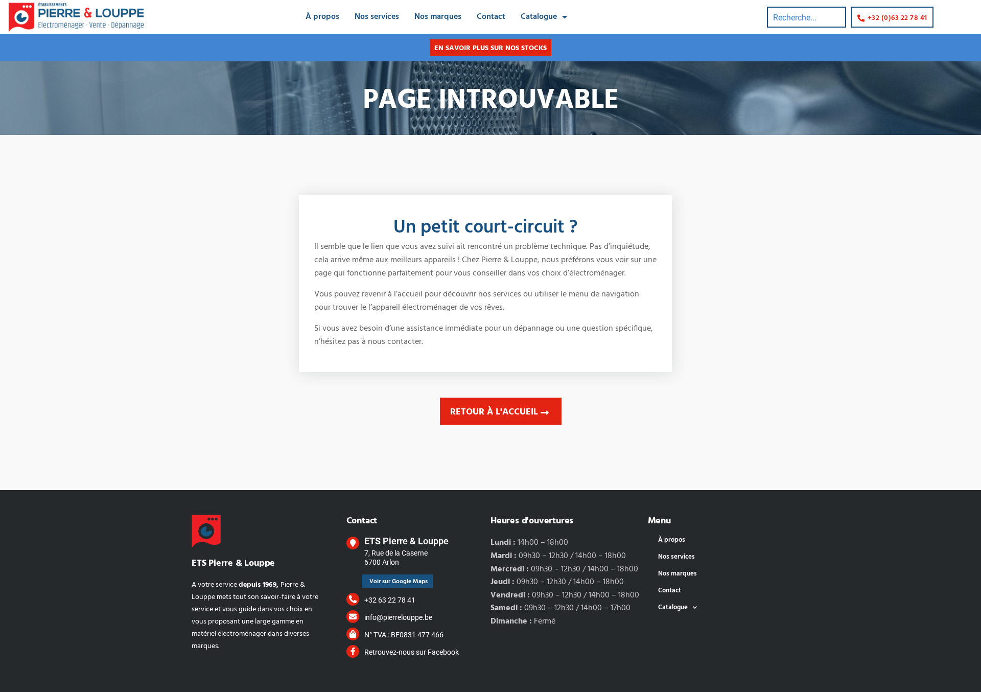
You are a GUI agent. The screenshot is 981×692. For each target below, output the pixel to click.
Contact (491, 17)
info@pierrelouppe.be (398, 617)
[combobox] (806, 17)
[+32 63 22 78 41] (352, 599)
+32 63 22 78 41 (389, 600)
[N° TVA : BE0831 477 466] (352, 634)
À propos (322, 17)
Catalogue (539, 17)
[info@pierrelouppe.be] (352, 616)
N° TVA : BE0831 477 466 (403, 635)
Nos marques (437, 17)
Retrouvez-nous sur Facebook (411, 652)
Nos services (377, 17)
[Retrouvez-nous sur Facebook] (352, 651)
